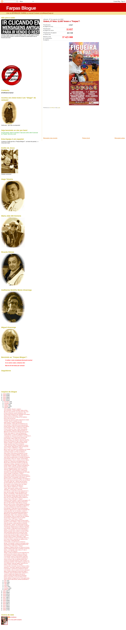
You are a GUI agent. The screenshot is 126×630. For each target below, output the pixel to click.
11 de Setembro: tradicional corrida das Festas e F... (16, 430)
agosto (6, 407)
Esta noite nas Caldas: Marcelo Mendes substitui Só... (16, 497)
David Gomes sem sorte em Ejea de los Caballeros (15, 417)
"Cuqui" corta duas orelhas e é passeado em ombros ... (16, 445)
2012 (4, 605)
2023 (4, 398)
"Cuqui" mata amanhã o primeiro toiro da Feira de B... (16, 488)
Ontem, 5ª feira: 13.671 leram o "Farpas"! (13, 519)
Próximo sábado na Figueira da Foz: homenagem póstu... (17, 578)
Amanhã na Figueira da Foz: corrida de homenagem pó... (17, 509)
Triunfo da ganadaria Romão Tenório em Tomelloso (15, 468)
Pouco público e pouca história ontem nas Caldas (15, 484)
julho (5, 580)
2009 (4, 609)
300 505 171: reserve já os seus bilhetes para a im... (16, 461)
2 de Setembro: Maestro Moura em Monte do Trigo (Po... (17, 527)
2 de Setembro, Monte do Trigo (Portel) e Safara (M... (16, 556)
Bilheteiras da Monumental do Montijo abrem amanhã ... (16, 431)
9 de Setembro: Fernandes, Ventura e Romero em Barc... (17, 566)
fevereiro (6, 588)
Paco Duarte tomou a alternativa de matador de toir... (16, 539)
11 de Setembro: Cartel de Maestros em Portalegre (15, 470)
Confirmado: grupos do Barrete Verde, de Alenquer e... (16, 572)
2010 (4, 608)
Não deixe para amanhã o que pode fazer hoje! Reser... (16, 494)
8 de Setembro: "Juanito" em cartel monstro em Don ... (16, 524)
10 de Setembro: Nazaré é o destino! (12, 409)
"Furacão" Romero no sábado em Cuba (13, 421)
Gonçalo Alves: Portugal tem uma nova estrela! (14, 517)
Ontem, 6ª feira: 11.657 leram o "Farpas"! (13, 498)
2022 (4, 400)
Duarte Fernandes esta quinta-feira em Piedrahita (15, 575)
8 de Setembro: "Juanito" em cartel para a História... (16, 427)
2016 (4, 599)
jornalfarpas (13, 617)
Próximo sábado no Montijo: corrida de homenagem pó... (17, 465)
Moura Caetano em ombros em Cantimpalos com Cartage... (17, 449)
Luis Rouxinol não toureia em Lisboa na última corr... (16, 553)
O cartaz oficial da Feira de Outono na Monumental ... (16, 533)
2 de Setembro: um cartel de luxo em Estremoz (14, 541)
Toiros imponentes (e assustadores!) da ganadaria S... (16, 512)
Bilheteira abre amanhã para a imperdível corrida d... (16, 513)
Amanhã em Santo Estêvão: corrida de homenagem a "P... (17, 500)
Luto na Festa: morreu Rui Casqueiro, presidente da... (16, 557)
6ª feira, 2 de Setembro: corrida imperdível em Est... (15, 493)
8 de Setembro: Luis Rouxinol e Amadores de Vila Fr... (16, 568)
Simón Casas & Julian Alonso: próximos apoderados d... (16, 579)
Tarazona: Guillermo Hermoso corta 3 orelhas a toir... (16, 469)
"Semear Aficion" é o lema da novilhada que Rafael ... (16, 434)
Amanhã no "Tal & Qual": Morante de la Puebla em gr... (16, 567)
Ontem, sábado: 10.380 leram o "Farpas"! (13, 486)
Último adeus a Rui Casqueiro (10, 551)
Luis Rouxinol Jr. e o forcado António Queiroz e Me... (16, 437)
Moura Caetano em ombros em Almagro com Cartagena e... (17, 478)
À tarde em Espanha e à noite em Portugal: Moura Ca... (16, 537)
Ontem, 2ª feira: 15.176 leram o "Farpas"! (13, 564)
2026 (4, 394)
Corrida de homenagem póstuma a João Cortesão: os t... (17, 560)
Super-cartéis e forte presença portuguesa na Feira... (16, 453)
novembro (6, 403)
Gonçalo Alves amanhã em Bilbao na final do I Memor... (16, 535)
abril (5, 585)
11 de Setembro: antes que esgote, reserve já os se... (16, 563)
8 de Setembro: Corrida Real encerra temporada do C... (16, 456)
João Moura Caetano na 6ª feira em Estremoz (14, 451)
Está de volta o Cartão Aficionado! (11, 540)
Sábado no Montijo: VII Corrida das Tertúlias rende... (16, 442)
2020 (4, 592)
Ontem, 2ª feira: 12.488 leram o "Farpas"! (13, 447)
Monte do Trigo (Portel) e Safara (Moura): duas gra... (16, 502)
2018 (4, 595)
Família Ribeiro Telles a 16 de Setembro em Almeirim (16, 515)
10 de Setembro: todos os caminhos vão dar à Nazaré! (16, 516)
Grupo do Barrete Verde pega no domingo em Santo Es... (17, 548)
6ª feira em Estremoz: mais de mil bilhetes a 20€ (15, 413)
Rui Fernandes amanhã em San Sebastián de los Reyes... (17, 414)
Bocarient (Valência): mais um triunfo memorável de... (16, 482)
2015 (4, 600)
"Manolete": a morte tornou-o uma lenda (13, 489)
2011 (4, 606)
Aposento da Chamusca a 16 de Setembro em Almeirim (16, 525)
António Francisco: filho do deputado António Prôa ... (16, 559)
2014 (4, 602)
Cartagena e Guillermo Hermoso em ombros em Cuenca (16, 547)
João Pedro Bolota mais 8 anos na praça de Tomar (15, 532)
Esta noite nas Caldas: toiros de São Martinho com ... (16, 492)
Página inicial (86, 138)
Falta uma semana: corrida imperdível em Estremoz (15, 523)
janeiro (6, 589)
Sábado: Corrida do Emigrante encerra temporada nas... (17, 552)
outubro (6, 404)
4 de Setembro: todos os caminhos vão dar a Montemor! (17, 570)
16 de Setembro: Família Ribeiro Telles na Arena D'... (16, 496)
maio (5, 583)
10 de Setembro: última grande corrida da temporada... (16, 446)
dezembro (6, 401)
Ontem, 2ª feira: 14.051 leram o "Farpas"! (13, 545)
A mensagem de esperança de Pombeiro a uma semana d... (17, 435)
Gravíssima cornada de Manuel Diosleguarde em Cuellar (17, 472)
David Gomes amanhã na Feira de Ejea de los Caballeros (17, 476)
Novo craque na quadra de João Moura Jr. (13, 485)
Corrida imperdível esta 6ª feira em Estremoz (14, 443)
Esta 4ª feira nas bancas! (9, 418)
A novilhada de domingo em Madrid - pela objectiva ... (16, 454)
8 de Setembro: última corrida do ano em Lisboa (15, 438)
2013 (4, 603)
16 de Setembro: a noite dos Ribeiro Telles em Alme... (16, 410)
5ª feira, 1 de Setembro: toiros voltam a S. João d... (15, 549)
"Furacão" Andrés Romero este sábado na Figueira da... (17, 505)
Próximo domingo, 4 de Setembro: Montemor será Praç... (17, 439)
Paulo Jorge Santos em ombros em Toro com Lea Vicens (17, 480)
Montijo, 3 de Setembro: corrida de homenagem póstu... (16, 543)
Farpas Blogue (21, 8)
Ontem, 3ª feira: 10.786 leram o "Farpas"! (13, 415)
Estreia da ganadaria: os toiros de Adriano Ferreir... (15, 576)
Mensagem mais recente (50, 138)
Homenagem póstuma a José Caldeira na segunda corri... (17, 561)
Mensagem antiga (120, 138)
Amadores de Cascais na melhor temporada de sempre (16, 419)
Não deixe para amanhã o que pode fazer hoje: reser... (16, 411)
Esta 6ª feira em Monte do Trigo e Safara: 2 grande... (16, 441)
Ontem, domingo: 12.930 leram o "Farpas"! (14, 473)
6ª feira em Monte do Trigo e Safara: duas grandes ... (16, 429)
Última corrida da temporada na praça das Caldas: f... (16, 571)
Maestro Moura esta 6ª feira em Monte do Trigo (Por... (16, 462)
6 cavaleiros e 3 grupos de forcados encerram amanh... (16, 520)
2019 (4, 594)
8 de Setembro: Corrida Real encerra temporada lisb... (16, 425)
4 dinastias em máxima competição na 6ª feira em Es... (16, 464)
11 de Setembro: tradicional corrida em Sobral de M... (16, 501)
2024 (4, 397)
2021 (4, 591)
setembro (6, 406)
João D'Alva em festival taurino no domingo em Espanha (17, 457)
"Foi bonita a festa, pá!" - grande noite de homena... (16, 481)
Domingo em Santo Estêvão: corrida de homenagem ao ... (17, 521)
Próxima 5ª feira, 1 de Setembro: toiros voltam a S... (16, 477)
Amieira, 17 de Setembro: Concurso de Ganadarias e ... (16, 529)
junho (5, 582)
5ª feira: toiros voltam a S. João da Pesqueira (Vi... (15, 433)
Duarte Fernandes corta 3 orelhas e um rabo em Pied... (16, 531)
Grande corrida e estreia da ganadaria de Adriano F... (16, 466)
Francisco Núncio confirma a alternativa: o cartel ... (15, 536)
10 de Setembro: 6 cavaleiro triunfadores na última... (16, 555)
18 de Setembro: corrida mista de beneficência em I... (16, 423)
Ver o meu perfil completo (15, 619)
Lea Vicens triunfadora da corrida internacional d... (15, 506)
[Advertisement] (58, 123)
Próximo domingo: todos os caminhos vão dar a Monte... (17, 426)
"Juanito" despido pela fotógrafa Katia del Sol (14, 574)
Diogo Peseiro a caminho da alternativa (13, 422)
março (6, 586)
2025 (4, 395)
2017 (4, 597)
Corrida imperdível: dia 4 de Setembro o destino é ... (16, 511)
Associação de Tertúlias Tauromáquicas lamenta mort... (16, 544)
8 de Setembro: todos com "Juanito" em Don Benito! (16, 458)
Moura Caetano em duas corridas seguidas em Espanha (17, 504)
